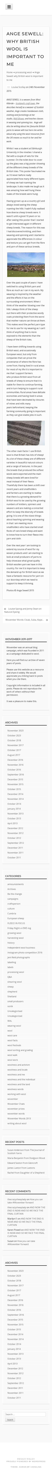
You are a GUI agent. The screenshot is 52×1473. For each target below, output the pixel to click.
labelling (11, 962)
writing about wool (16, 1123)
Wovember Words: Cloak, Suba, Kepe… (24, 619)
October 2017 (14, 750)
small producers (15, 1001)
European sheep (15, 918)
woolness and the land (18, 1084)
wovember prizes (16, 1108)
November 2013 (15, 813)
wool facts (12, 1040)
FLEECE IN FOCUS (16, 923)
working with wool (16, 1094)
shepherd (12, 991)
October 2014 (14, 803)
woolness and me (16, 1074)
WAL (9, 1020)
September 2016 (15, 774)
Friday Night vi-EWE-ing (19, 928)
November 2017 (15, 745)
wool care (12, 1035)
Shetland (11, 996)
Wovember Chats (16, 1103)
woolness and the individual (21, 1079)
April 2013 (12, 823)
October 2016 (14, 769)
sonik (10, 1006)
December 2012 (15, 828)
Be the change (14, 894)
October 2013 (14, 818)
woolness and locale (17, 1069)
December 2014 (15, 794)
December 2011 (15, 847)
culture (11, 908)
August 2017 (13, 755)
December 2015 (15, 779)
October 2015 (14, 789)
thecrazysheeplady (16, 1199)
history (11, 942)
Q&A (9, 976)
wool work (12, 1059)
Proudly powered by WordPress (26, 1461)
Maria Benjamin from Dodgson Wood (26, 1158)
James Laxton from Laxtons (21, 1167)
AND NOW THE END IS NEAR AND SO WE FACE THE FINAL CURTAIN (26, 1210)
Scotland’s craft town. (25, 103)
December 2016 (15, 759)
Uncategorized (14, 1016)
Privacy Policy (26, 1459)
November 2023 (15, 730)
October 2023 (14, 735)
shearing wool (14, 981)
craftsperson (13, 903)
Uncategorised (14, 1011)
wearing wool (14, 1025)
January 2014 (14, 808)
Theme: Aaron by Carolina (26, 1467)
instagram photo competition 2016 (24, 952)
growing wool (14, 933)
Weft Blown (18, 118)
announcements (15, 884)
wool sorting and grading (20, 1050)
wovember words (16, 1113)
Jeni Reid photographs (18, 957)
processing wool (23, 72)
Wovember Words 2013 (19, 1118)
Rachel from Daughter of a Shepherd (25, 1172)
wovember (12, 1099)
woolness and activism (18, 1064)
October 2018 (14, 740)
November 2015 (15, 784)
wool (9, 1030)
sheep (10, 986)
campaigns (12, 898)
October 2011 (14, 857)
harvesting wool (15, 937)
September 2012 (15, 842)
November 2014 (15, 799)
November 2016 (15, 764)
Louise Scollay (18, 87)
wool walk (12, 1055)
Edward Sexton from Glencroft (22, 1163)
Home (10, 72)
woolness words (15, 1089)
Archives (11, 889)
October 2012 (14, 838)
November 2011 (15, 852)
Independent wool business (21, 947)
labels (10, 967)
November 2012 (15, 833)
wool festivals (14, 1045)
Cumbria (11, 913)
